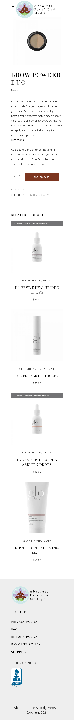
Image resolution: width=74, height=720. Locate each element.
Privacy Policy (24, 622)
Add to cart (42, 177)
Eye (27, 194)
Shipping (19, 652)
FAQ (14, 629)
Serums (47, 280)
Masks (47, 541)
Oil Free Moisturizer (37, 376)
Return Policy (24, 637)
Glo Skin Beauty (39, 194)
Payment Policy (26, 644)
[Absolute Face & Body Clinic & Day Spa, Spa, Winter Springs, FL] (16, 677)
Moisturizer (47, 368)
